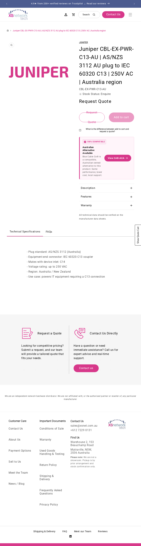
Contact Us (16, 428)
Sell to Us (15, 461)
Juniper (83, 42)
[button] (130, 14)
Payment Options (20, 450)
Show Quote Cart (138, 235)
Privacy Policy (49, 504)
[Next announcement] (134, 4)
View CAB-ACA (116, 158)
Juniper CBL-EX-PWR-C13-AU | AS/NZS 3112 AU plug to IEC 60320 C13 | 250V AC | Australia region (59, 30)
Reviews (102, 531)
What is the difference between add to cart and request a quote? (107, 130)
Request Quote (91, 117)
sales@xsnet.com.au (83, 425)
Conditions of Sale (52, 428)
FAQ (64, 531)
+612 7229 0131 (81, 430)
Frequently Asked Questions (51, 492)
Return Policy (48, 465)
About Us (14, 439)
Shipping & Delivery (47, 477)
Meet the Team (18, 472)
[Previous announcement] (6, 4)
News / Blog (17, 483)
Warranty (45, 439)
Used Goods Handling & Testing (52, 452)
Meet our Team (82, 531)
